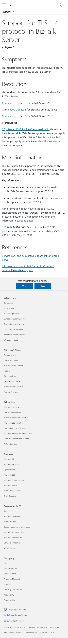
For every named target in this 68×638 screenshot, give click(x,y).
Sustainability (9, 600)
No (43, 286)
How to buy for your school (14, 428)
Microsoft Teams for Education (16, 417)
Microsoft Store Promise (13, 386)
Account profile (10, 355)
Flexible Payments (11, 392)
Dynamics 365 (9, 469)
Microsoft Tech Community (14, 532)
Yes (24, 286)
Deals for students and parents (16, 438)
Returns (7, 371)
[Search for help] (11, 4)
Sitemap (7, 627)
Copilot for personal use (13, 329)
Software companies (12, 542)
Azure (6, 511)
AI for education (10, 444)
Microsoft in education (13, 407)
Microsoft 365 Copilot (12, 490)
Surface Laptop (10, 308)
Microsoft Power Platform (14, 480)
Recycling (20, 632)
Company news (10, 573)
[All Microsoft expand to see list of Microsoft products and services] (4, 4)
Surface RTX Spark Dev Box (14, 319)
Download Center (11, 360)
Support (7, 11)
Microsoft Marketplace (13, 537)
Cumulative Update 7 (14, 116)
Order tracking (10, 376)
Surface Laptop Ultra (12, 313)
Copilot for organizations (14, 324)
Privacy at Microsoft (12, 579)
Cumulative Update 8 (14, 109)
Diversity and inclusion (13, 589)
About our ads (31, 632)
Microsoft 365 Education (13, 423)
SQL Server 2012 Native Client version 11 (26, 129)
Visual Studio (9, 548)
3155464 (7, 227)
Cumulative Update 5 (14, 103)
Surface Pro (8, 303)
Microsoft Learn (10, 521)
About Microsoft (10, 568)
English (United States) (18, 609)
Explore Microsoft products (14, 334)
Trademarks (54, 627)
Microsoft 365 (9, 475)
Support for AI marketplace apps (17, 527)
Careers (7, 563)
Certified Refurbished (12, 381)
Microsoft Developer (12, 516)
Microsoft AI (9, 459)
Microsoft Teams (10, 485)
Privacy (32, 627)
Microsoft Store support (13, 365)
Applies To (9, 47)
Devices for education (12, 412)
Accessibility (9, 595)
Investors (7, 584)
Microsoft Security (11, 464)
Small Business (10, 496)
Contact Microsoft (20, 627)
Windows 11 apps (11, 340)
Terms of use (42, 627)
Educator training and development (18, 433)
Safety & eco (9, 632)
